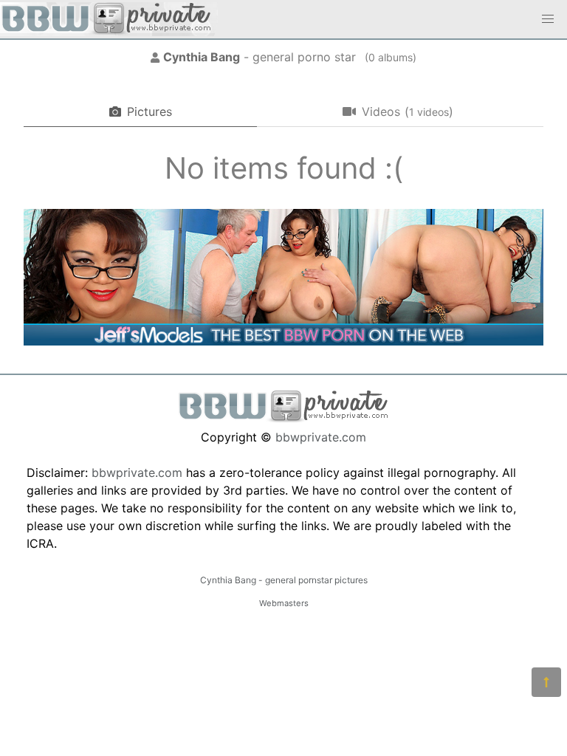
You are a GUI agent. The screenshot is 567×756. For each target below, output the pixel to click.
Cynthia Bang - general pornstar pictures (284, 579)
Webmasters (284, 603)
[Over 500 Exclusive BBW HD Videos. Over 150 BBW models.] (283, 341)
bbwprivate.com (320, 437)
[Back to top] (546, 682)
